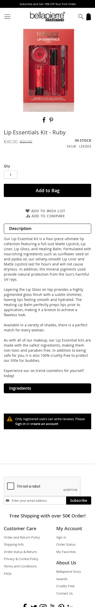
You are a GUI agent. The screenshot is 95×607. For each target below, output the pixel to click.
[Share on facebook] (44, 121)
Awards (61, 579)
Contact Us (64, 593)
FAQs (8, 573)
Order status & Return (20, 551)
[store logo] (47, 17)
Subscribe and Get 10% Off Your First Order (48, 4)
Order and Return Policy (22, 537)
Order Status (65, 544)
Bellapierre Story (68, 571)
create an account (44, 423)
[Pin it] (51, 121)
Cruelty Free (65, 586)
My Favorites (66, 551)
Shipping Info (14, 544)
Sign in (20, 423)
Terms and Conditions (20, 566)
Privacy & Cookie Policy (21, 559)
